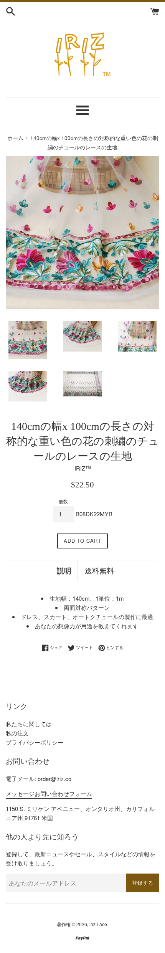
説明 (64, 571)
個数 (63, 501)
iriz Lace (98, 924)
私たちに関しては (29, 724)
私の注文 (17, 733)
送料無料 (99, 571)
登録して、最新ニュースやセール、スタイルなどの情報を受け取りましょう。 (80, 858)
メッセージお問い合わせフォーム (49, 793)
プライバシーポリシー (34, 742)
